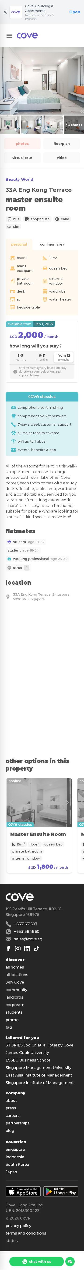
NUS (16, 219)
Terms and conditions (26, 1233)
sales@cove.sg (28, 939)
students (14, 1012)
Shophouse (40, 219)
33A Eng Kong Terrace (39, 189)
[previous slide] (11, 802)
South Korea (17, 1164)
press (11, 1108)
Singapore (15, 1149)
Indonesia (15, 1157)
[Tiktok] (36, 948)
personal (19, 244)
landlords (14, 997)
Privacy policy (18, 1226)
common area (52, 244)
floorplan (62, 144)
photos (22, 144)
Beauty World (19, 179)
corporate (15, 1005)
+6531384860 (26, 931)
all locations (17, 975)
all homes (15, 967)
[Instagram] (18, 948)
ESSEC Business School (28, 1060)
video (62, 158)
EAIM (65, 219)
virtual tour (22, 158)
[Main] (27, 36)
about (11, 1100)
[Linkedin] (27, 948)
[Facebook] (8, 948)
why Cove (15, 982)
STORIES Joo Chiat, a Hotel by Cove (39, 1045)
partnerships (18, 1123)
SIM (16, 226)
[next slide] (67, 802)
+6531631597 (25, 924)
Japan (11, 1172)
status (12, 1241)
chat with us (40, 1261)
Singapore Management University (38, 1067)
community (16, 990)
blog (10, 1130)
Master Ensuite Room (38, 834)
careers (13, 1115)
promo (12, 1020)
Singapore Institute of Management (40, 1083)
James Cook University (27, 1052)
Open (74, 12)
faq (9, 1027)
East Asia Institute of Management (39, 1075)
